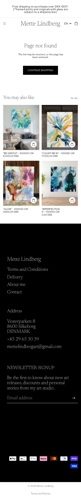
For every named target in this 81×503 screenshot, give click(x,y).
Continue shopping (40, 70)
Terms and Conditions (27, 269)
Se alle (74, 98)
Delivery (15, 277)
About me (16, 284)
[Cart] (76, 23)
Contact (14, 292)
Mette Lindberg (45, 486)
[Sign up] (74, 398)
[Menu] (4, 23)
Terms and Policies (40, 493)
